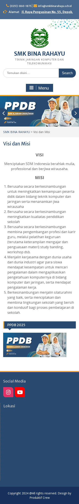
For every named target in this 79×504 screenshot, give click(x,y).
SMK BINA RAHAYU (39, 53)
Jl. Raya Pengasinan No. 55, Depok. (47, 12)
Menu (43, 88)
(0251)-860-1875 (20, 6)
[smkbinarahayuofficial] (8, 392)
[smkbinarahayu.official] (20, 392)
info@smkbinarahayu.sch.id (55, 6)
